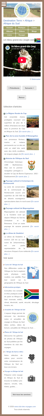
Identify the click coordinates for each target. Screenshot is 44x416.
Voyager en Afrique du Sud (14, 371)
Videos (22, 31)
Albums (9, 31)
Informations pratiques (13, 287)
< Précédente (14, 88)
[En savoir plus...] (25, 131)
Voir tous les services (22, 394)
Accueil (9, 28)
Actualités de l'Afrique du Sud (15, 310)
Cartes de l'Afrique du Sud (14, 265)
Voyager (21, 35)
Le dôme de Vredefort (15, 233)
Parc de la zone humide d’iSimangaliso (22, 136)
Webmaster (36, 79)
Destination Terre (12, 20)
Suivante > (29, 88)
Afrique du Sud (11, 23)
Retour (21, 97)
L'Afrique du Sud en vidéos (14, 352)
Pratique (21, 28)
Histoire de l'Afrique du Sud (17, 158)
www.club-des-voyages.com (25, 406)
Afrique (28, 20)
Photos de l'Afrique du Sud (14, 332)
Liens (9, 35)
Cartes (34, 28)
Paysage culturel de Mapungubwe (20, 208)
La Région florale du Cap (16, 113)
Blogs (34, 31)
